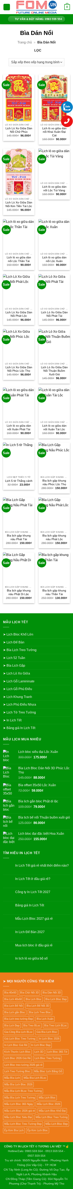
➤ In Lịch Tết (12, 720)
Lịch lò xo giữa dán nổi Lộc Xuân (54, 259)
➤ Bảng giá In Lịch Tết (19, 728)
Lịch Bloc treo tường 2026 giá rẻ (23, 1064)
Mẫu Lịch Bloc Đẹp (56, 1123)
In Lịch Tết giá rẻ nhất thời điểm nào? (42, 865)
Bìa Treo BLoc (31, 1025)
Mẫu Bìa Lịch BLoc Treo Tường (23, 1090)
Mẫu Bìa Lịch (12, 1077)
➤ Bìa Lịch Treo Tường (19, 650)
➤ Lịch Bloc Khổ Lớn (18, 634)
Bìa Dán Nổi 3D (52, 992)
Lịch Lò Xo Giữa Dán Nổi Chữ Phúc (18, 130)
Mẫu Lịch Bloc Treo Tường (52, 1117)
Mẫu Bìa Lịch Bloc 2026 (18, 1084)
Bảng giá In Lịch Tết (29, 905)
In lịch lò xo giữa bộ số (31, 958)
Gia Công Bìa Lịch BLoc (18, 1031)
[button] (6, 7)
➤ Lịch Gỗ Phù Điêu (17, 689)
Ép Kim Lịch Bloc (37, 1130)
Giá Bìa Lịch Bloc (46, 1031)
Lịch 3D (38, 1051)
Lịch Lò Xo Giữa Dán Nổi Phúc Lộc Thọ (18, 369)
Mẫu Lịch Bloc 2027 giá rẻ (34, 918)
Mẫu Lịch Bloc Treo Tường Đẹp (23, 1123)
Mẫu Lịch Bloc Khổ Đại (52, 1110)
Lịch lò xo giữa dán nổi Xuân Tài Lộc (54, 427)
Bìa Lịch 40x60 (13, 999)
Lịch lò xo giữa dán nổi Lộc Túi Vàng (54, 188)
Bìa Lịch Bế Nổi (13, 1005)
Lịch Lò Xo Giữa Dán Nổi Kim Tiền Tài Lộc (18, 204)
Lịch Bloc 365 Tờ (57, 1051)
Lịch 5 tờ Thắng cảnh (18, 480)
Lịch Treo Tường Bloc (17, 1071)
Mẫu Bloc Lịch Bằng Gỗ (48, 1071)
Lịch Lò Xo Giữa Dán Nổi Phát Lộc (18, 314)
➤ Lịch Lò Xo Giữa (16, 673)
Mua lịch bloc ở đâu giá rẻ (34, 945)
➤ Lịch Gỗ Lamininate (18, 681)
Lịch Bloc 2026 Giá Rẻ (17, 1058)
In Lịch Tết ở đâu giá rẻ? (32, 879)
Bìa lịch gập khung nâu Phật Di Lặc (19, 592)
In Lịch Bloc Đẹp (40, 1045)
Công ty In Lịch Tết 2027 (32, 892)
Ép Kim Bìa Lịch (14, 1130)
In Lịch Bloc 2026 (49, 1038)
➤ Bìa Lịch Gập (14, 665)
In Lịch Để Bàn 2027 (30, 932)
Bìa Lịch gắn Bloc (14, 1012)
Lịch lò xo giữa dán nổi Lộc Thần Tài (19, 259)
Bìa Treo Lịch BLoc (55, 1025)
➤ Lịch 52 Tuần (14, 658)
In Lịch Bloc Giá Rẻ (15, 1045)
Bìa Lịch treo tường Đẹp (18, 1018)
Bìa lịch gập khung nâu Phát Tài (19, 537)
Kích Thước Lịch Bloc (17, 1051)
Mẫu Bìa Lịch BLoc (35, 1077)
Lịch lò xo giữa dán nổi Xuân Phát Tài (19, 427)
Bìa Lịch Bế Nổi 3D (38, 1005)
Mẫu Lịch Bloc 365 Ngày (18, 1104)
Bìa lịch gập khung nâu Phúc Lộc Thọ (54, 482)
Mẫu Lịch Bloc (47, 1097)
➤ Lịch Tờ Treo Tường (19, 712)
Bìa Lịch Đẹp (11, 1025)
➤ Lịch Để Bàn (13, 642)
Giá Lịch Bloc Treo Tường (19, 1038)
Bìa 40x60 (10, 992)
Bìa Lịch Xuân (45, 1018)
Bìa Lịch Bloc (34, 999)
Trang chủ (24, 42)
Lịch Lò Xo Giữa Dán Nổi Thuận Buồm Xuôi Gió (54, 371)
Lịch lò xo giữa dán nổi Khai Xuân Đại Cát (54, 132)
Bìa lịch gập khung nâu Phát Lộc (54, 537)
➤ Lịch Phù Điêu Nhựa (19, 704)
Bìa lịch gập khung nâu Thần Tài (54, 592)
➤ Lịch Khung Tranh (17, 697)
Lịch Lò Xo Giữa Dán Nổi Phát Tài (54, 314)
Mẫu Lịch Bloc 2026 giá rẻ (19, 1110)
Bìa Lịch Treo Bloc (40, 1012)
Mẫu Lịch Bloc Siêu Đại (18, 1117)
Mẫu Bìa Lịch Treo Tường (19, 1097)
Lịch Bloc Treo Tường (47, 1058)
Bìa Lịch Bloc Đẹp (56, 999)
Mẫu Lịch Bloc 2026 (48, 1104)
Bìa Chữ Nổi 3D (29, 992)
